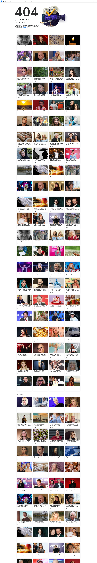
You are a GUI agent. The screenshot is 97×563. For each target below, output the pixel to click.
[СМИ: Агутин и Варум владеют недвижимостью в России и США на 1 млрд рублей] (72, 91)
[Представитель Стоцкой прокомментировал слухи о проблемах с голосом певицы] (72, 269)
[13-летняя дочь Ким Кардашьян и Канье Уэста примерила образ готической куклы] (24, 286)
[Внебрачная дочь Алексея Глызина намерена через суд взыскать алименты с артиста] (56, 91)
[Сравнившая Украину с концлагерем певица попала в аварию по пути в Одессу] (24, 58)
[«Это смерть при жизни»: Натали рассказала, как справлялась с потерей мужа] (72, 367)
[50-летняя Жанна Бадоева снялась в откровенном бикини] (56, 123)
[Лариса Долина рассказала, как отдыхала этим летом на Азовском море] (40, 383)
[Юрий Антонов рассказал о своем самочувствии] (24, 188)
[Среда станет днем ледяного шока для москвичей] (40, 74)
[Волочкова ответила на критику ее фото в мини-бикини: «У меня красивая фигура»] (56, 534)
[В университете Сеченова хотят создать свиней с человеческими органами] (24, 139)
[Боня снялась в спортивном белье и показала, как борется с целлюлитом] (72, 399)
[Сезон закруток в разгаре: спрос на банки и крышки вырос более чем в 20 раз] (72, 302)
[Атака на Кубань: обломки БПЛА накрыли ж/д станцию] (40, 432)
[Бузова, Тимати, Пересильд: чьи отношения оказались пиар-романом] (24, 480)
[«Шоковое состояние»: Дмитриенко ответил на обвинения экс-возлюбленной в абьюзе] (40, 480)
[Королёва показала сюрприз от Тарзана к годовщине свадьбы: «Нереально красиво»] (72, 107)
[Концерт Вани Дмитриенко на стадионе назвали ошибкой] (40, 123)
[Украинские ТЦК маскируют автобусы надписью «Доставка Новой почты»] (72, 334)
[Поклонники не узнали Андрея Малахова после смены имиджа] (56, 204)
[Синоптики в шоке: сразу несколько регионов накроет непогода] (72, 172)
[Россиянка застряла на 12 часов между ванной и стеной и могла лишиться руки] (72, 123)
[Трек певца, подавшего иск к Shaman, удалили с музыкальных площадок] (56, 502)
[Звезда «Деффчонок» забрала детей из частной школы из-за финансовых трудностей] (72, 351)
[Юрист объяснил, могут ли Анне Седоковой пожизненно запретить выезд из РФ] (72, 534)
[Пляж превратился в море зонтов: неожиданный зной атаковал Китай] (72, 448)
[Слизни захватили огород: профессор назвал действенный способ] (72, 253)
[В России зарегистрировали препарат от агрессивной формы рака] (56, 286)
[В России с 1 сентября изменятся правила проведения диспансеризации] (40, 502)
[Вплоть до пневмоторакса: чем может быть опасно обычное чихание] (24, 415)
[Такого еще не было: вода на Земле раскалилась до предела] (24, 107)
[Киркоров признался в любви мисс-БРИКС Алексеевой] (24, 464)
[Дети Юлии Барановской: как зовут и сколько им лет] (24, 74)
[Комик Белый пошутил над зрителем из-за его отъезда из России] (40, 464)
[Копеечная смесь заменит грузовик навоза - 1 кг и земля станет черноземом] (24, 448)
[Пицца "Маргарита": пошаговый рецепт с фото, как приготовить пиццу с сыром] (40, 334)
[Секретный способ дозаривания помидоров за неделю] (40, 318)
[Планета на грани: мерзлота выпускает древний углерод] (40, 172)
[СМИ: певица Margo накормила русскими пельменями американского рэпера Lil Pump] (40, 399)
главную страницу (25, 27)
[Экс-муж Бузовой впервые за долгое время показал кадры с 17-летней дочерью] (24, 123)
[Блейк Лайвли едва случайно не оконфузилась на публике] (40, 448)
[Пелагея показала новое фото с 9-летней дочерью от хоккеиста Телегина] (72, 502)
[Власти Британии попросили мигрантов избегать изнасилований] (40, 518)
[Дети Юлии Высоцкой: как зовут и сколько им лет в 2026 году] (24, 534)
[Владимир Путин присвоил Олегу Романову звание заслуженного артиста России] (24, 302)
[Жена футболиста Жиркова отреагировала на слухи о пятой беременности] (24, 221)
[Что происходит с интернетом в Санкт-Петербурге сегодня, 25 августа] (56, 432)
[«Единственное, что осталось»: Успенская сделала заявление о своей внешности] (56, 58)
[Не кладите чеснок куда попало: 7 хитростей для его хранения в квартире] (40, 534)
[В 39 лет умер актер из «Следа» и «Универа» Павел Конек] (40, 550)
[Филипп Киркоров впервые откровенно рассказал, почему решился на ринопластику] (56, 269)
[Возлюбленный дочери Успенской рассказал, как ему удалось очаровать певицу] (56, 237)
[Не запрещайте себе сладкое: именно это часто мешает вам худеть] (56, 302)
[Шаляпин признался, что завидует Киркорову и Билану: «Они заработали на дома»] (72, 188)
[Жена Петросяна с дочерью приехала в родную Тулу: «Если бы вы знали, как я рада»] (24, 518)
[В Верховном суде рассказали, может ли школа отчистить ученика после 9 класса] (24, 399)
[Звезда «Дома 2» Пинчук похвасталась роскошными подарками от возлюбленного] (40, 415)
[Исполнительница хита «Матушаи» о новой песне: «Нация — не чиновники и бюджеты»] (72, 156)
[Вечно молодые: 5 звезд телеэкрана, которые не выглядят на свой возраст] (24, 502)
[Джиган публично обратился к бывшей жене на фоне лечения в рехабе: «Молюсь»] (40, 286)
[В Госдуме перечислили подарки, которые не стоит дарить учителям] (56, 107)
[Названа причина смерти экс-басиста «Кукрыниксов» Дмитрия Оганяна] (24, 237)
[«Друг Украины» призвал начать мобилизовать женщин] (56, 139)
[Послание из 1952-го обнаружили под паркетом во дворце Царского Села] (56, 42)
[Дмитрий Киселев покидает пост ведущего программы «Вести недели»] (40, 188)
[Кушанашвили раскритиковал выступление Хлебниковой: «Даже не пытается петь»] (24, 334)
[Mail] (1, 1)
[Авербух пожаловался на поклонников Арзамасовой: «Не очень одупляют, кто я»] (72, 204)
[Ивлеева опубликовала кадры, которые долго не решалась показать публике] (40, 253)
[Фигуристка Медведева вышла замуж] (72, 139)
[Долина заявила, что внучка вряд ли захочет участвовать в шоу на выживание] (40, 351)
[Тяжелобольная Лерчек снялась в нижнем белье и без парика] (72, 383)
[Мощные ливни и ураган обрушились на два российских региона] (24, 91)
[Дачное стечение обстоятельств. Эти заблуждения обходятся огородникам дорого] (56, 74)
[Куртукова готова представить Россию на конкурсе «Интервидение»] (72, 480)
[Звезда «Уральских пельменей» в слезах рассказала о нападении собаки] (40, 91)
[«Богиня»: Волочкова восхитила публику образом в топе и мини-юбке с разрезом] (72, 286)
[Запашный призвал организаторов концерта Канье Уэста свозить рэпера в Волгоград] (24, 318)
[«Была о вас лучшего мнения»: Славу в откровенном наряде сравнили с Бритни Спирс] (56, 253)
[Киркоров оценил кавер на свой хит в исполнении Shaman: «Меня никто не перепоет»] (40, 269)
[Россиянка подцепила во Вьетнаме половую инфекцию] (56, 448)
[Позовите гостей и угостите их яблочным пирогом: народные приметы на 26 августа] (56, 172)
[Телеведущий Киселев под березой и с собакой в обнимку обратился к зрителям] (40, 58)
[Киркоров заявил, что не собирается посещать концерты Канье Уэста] (72, 318)
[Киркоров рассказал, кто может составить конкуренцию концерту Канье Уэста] (72, 432)
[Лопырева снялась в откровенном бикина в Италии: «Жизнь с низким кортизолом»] (56, 334)
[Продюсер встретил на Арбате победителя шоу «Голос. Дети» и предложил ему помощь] (40, 107)
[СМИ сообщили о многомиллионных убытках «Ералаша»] (56, 415)
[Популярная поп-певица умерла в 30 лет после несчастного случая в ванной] (72, 42)
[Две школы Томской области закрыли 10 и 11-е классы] (24, 253)
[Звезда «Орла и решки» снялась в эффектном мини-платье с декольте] (56, 464)
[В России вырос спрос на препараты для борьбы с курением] (56, 518)
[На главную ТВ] (3, 1)
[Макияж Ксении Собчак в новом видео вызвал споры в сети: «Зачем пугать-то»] (40, 302)
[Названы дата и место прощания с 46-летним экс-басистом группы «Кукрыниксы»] (72, 550)
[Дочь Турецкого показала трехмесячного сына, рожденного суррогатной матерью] (56, 188)
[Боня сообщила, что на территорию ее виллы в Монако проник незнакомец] (40, 221)
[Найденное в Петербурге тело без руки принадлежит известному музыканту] (24, 42)
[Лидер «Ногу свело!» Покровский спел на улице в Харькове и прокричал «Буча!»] (56, 156)
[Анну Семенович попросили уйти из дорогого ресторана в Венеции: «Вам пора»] (40, 42)
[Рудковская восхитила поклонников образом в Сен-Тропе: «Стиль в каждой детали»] (56, 351)
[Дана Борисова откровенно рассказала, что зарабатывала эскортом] (56, 383)
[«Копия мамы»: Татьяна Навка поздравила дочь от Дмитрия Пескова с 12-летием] (56, 550)
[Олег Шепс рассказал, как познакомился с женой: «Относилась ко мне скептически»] (24, 351)
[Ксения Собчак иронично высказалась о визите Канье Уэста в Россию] (56, 399)
